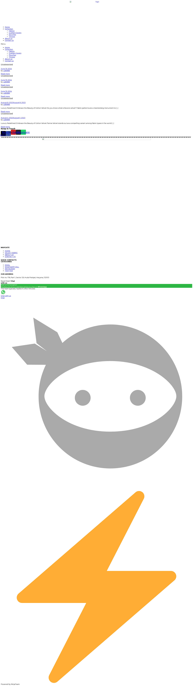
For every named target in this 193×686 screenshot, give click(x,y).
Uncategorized (7, 64)
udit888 (6, 71)
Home (7, 27)
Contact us (9, 40)
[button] (96, 44)
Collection (9, 29)
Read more (5, 74)
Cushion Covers (15, 33)
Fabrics (11, 31)
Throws (12, 37)
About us (8, 38)
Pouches (12, 35)
